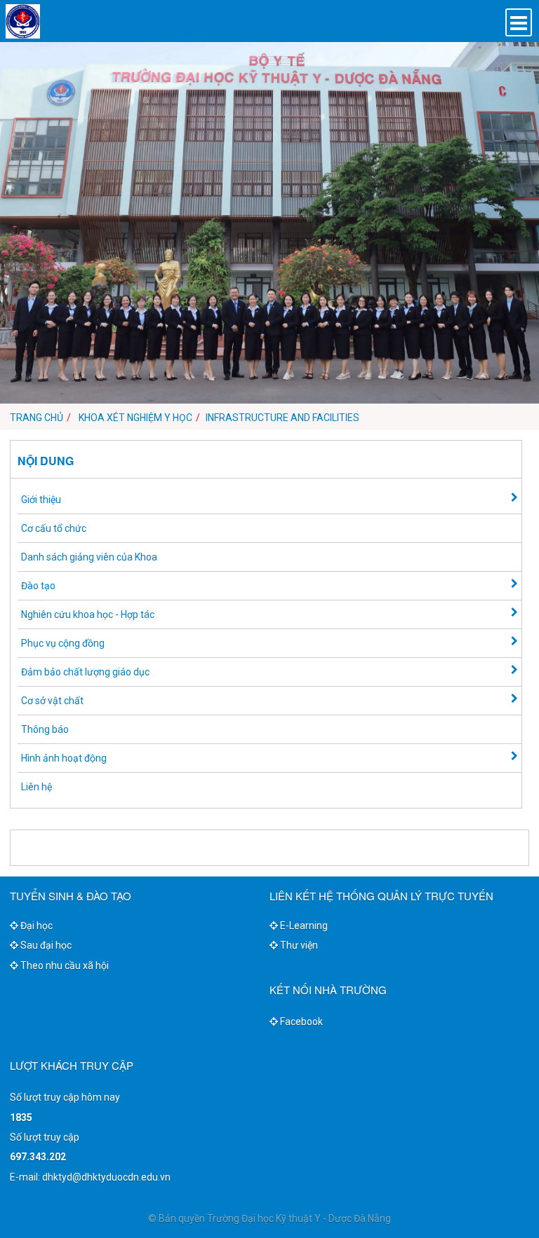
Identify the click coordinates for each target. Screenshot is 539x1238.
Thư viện (298, 945)
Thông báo (45, 729)
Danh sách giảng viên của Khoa (89, 557)
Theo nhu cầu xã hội (63, 965)
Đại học (35, 925)
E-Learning (303, 925)
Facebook (300, 1021)
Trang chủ (36, 417)
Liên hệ (36, 786)
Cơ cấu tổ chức (53, 528)
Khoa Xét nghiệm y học (135, 417)
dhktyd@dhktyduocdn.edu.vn (106, 1177)
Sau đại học (45, 945)
